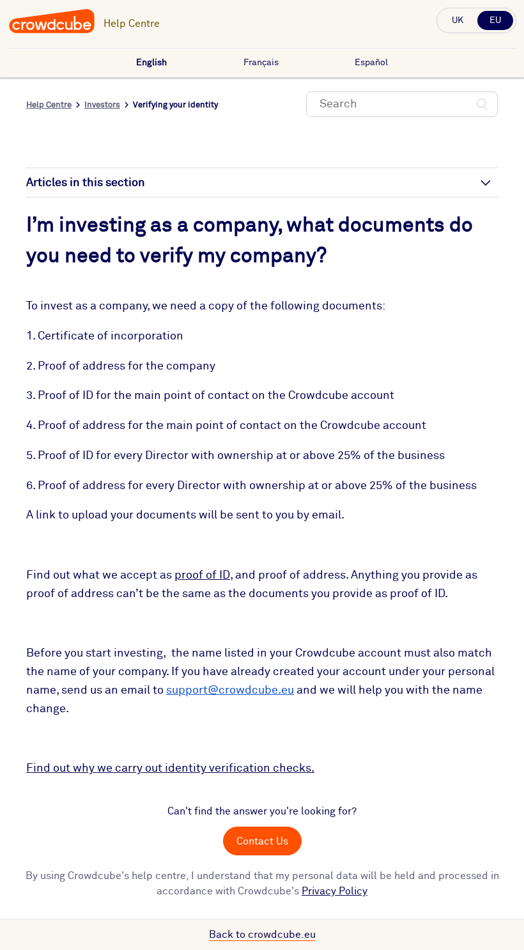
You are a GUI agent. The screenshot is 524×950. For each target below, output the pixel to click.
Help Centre (132, 24)
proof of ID (202, 575)
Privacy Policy (334, 891)
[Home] (52, 31)
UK (457, 20)
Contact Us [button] (262, 841)
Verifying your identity (175, 105)
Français (261, 62)
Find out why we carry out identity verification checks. (170, 768)
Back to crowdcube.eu (262, 935)
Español (371, 62)
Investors (102, 105)
